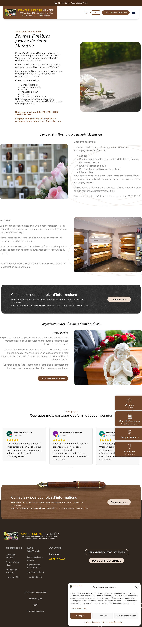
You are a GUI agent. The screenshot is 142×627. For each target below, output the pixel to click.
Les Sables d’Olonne (10, 556)
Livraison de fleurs (35, 572)
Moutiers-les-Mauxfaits (12, 571)
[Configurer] (129, 446)
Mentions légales (35, 599)
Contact (129, 405)
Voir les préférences (126, 615)
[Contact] (129, 400)
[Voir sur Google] (9, 434)
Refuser (103, 615)
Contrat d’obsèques (129, 421)
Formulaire (54, 553)
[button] (136, 587)
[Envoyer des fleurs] (129, 432)
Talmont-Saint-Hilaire (12, 563)
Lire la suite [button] (59, 459)
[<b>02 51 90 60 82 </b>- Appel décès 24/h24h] (55, 3)
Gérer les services (79, 608)
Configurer (129, 451)
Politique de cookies (92, 622)
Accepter (80, 615)
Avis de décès (35, 577)
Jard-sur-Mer (14, 577)
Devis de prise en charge (35, 558)
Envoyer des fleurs (129, 437)
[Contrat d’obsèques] (129, 416)
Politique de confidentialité (112, 622)
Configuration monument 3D (33, 566)
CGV (35, 605)
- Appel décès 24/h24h (73, 3)
